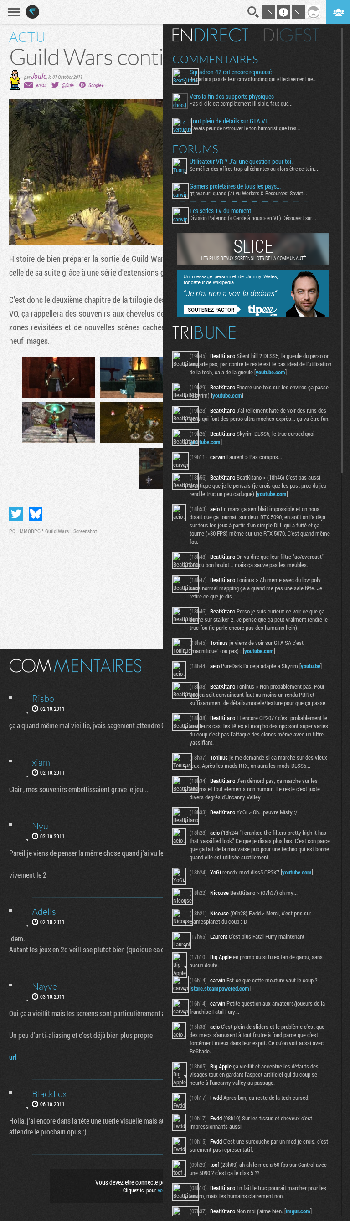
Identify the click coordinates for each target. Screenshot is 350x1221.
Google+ (95, 85)
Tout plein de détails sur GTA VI (228, 121)
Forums (195, 149)
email (41, 85)
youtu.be (310, 666)
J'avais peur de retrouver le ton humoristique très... (245, 128)
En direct (210, 35)
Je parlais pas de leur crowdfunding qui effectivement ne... (253, 79)
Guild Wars (57, 531)
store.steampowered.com (220, 988)
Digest (291, 35)
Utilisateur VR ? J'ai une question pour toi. (241, 161)
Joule (38, 76)
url (13, 1057)
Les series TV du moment (220, 211)
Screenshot (85, 531)
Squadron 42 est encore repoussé (231, 72)
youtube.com (270, 372)
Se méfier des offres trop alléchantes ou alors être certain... (254, 168)
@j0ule (68, 85)
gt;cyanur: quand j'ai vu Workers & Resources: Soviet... (248, 193)
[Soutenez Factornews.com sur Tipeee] (253, 315)
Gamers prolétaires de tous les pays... (235, 186)
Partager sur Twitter (16, 514)
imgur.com (298, 1211)
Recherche (253, 12)
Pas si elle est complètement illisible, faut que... (241, 103)
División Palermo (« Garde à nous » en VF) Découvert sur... (253, 218)
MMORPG (30, 531)
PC (12, 531)
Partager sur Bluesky (35, 514)
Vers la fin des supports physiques (232, 96)
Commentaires (215, 59)
